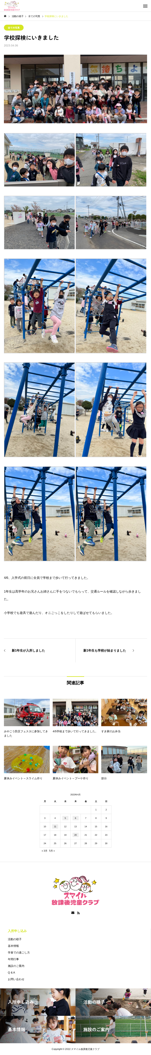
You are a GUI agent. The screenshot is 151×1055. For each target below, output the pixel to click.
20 (75, 835)
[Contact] (72, 913)
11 (55, 826)
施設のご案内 (16, 965)
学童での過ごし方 (19, 952)
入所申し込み (17, 931)
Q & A (11, 972)
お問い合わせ (16, 979)
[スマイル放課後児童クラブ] (12, 6)
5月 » (52, 850)
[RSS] (78, 913)
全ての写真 (14, 27)
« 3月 (44, 850)
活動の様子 (15, 939)
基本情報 (13, 945)
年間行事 (13, 959)
